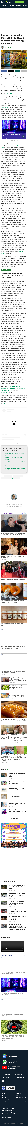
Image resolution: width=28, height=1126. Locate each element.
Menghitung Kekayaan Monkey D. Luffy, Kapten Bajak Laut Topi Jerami (17, 775)
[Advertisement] (14, 19)
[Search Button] (26, 2)
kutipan (15, 475)
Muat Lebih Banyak (14, 818)
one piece (4, 478)
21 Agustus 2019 (12, 800)
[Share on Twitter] (11, 71)
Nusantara (4, 5)
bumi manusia (8, 475)
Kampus (18, 5)
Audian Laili (21, 406)
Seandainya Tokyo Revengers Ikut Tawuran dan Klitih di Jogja (17, 803)
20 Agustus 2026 (12, 890)
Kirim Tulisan (20, 2)
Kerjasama (18, 1093)
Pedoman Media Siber (21, 1097)
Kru (2, 1095)
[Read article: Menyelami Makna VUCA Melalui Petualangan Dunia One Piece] (4, 790)
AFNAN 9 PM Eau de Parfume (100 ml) (15, 461)
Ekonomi (25, 5)
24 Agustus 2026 (12, 898)
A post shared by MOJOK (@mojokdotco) (14, 443)
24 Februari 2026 (12, 791)
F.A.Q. (17, 1095)
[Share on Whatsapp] (18, 71)
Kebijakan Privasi (20, 1099)
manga (20, 475)
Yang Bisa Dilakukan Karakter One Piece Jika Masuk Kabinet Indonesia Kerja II (13, 388)
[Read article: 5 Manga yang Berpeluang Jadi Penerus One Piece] (4, 783)
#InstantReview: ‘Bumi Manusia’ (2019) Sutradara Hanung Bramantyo (17, 796)
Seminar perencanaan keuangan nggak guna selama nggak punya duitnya (17, 895)
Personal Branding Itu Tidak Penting (12, 273)
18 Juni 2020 (11, 785)
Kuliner (12, 5)
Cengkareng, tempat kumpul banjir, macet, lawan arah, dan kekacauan (18, 910)
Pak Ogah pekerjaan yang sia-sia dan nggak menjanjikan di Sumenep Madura (18, 887)
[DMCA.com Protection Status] (10, 1088)
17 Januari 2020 (17, 47)
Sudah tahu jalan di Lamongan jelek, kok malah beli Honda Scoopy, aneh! (16, 903)
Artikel (6, 32)
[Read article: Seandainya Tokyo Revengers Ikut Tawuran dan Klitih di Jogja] (4, 804)
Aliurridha (9, 47)
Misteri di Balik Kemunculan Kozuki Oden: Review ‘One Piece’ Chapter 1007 (17, 811)
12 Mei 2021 (11, 806)
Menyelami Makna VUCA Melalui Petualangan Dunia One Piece (16, 789)
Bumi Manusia (11, 94)
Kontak (3, 1104)
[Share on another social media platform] (24, 71)
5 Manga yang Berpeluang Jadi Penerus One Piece (16, 782)
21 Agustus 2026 (12, 906)
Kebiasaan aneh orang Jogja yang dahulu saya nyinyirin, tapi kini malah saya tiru (17, 918)
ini (5, 403)
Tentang (4, 1093)
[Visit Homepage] (6, 2)
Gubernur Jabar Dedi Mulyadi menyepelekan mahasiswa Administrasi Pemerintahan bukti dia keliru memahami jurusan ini (17, 927)
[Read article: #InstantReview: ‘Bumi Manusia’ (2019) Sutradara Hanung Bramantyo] (4, 796)
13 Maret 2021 (11, 814)
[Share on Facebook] (4, 71)
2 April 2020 (11, 778)
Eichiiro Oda (4, 108)
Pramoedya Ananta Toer (14, 478)
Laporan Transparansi (21, 1102)
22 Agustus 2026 (12, 913)
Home (2, 32)
